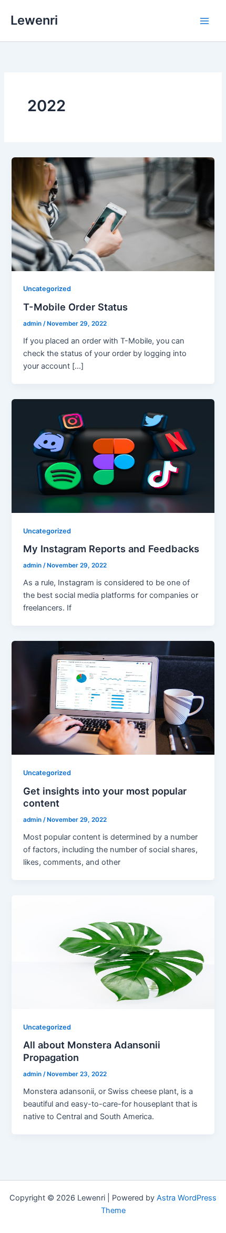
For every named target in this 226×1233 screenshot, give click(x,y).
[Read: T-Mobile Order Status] (113, 213)
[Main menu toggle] (204, 21)
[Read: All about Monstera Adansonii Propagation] (113, 951)
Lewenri (34, 20)
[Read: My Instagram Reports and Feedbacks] (113, 455)
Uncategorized (47, 289)
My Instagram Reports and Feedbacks (111, 548)
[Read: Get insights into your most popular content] (113, 697)
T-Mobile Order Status (75, 307)
